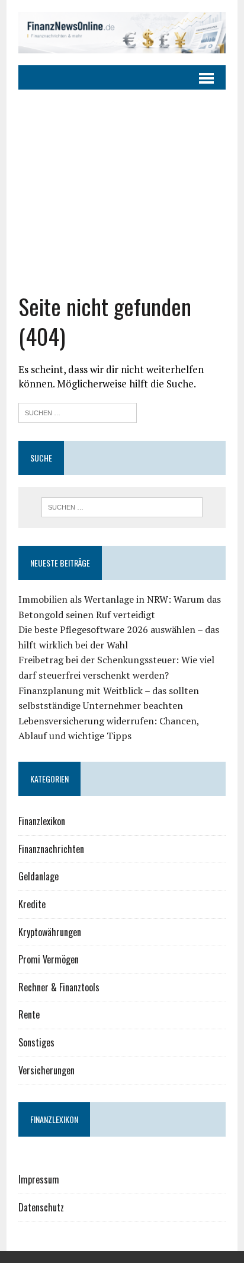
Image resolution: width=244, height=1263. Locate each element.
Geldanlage (38, 876)
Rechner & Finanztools (58, 987)
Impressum (38, 1179)
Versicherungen (46, 1070)
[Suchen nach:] (77, 411)
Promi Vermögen (48, 959)
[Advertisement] (122, 191)
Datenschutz (41, 1207)
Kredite (32, 904)
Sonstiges (36, 1042)
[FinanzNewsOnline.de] (122, 32)
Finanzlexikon (41, 821)
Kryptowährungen (49, 932)
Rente (29, 1014)
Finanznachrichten (51, 849)
